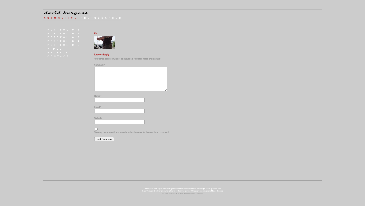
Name (97, 95)
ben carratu (182, 193)
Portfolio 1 (64, 29)
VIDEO (55, 48)
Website (98, 118)
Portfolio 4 (64, 41)
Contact (59, 56)
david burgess (84, 15)
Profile (58, 52)
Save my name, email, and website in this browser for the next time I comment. (131, 132)
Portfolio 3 (64, 37)
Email (97, 106)
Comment (99, 64)
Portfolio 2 (64, 33)
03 (95, 33)
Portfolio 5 (64, 44)
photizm (200, 193)
